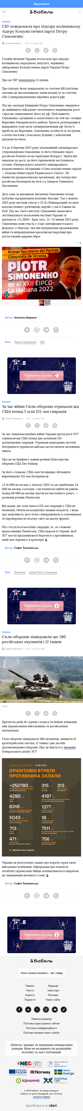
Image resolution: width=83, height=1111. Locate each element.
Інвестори (53, 990)
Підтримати (41, 3)
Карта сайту (53, 999)
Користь (30, 995)
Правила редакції (41, 1018)
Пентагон (19, 572)
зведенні (70, 747)
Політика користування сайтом (41, 1023)
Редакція (53, 985)
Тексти (30, 990)
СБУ (42, 342)
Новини (30, 985)
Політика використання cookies (41, 1032)
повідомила (27, 80)
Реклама (53, 995)
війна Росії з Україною (43, 572)
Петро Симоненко (25, 342)
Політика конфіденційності (41, 1028)
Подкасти (30, 999)
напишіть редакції (41, 1097)
